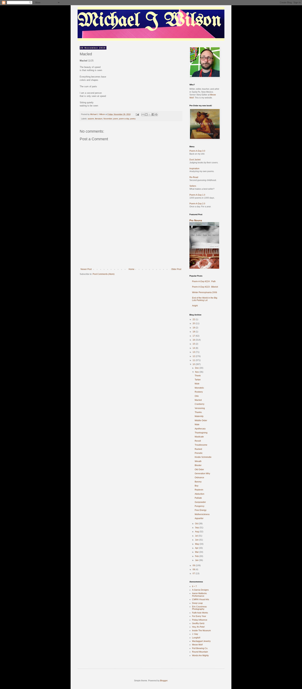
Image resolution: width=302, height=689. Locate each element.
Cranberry (199, 404)
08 (194, 569)
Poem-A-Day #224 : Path (204, 281)
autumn (91, 119)
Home (131, 269)
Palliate (198, 498)
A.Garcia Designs (200, 590)
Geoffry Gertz (198, 623)
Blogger (163, 680)
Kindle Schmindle (203, 457)
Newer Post (86, 269)
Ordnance (199, 477)
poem (115, 119)
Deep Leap (197, 603)
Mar (197, 552)
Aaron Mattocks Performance (199, 594)
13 (194, 352)
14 (194, 348)
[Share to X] (149, 114)
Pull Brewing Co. (200, 648)
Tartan (198, 379)
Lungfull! (196, 637)
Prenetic (199, 453)
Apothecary (200, 428)
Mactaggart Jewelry (201, 641)
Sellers (192, 186)
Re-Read (193, 177)
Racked (198, 449)
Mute (197, 383)
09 (194, 565)
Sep (197, 527)
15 (194, 344)
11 (194, 360)
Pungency (199, 506)
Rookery (199, 392)
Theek (198, 375)
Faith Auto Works (200, 613)
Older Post (176, 269)
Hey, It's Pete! (198, 627)
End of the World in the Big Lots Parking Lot (204, 299)
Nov (197, 372)
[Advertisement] (131, 242)
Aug (197, 531)
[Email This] (143, 114)
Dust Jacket (194, 159)
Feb (197, 556)
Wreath (198, 461)
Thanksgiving (201, 432)
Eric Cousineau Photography (199, 607)
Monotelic (199, 388)
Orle (197, 396)
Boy (196, 486)
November (107, 119)
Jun (197, 540)
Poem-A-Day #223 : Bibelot (205, 287)
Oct (197, 523)
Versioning (200, 408)
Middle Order (201, 420)
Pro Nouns (195, 220)
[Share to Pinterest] (156, 114)
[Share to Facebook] (153, 114)
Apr (197, 548)
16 (194, 340)
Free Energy (200, 510)
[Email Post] (137, 114)
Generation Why (202, 473)
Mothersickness (202, 514)
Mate (197, 424)
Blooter (198, 465)
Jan (197, 560)
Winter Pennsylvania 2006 (204, 292)
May (197, 544)
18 (194, 331)
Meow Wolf (197, 644)
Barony (198, 482)
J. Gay (195, 634)
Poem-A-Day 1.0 (197, 195)
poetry (133, 119)
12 (194, 356)
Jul (196, 536)
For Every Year (199, 616)
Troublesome (201, 445)
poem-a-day (124, 119)
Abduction (199, 494)
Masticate (199, 436)
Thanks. (198, 412)
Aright (195, 305)
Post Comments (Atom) (103, 274)
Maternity (199, 416)
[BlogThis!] (146, 114)
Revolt (198, 441)
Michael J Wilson (149, 21)
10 (194, 364)
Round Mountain (200, 652)
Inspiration (194, 168)
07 (194, 573)
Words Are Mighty (200, 655)
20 (194, 323)
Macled (198, 400)
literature (98, 119)
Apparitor (199, 518)
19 (194, 327)
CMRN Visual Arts (200, 599)
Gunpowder (200, 502)
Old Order (199, 469)
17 (194, 336)
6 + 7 (194, 586)
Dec (197, 368)
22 (194, 319)
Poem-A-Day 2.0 (197, 203)
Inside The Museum (201, 630)
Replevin (199, 490)
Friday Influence (199, 620)
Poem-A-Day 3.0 (197, 151)
